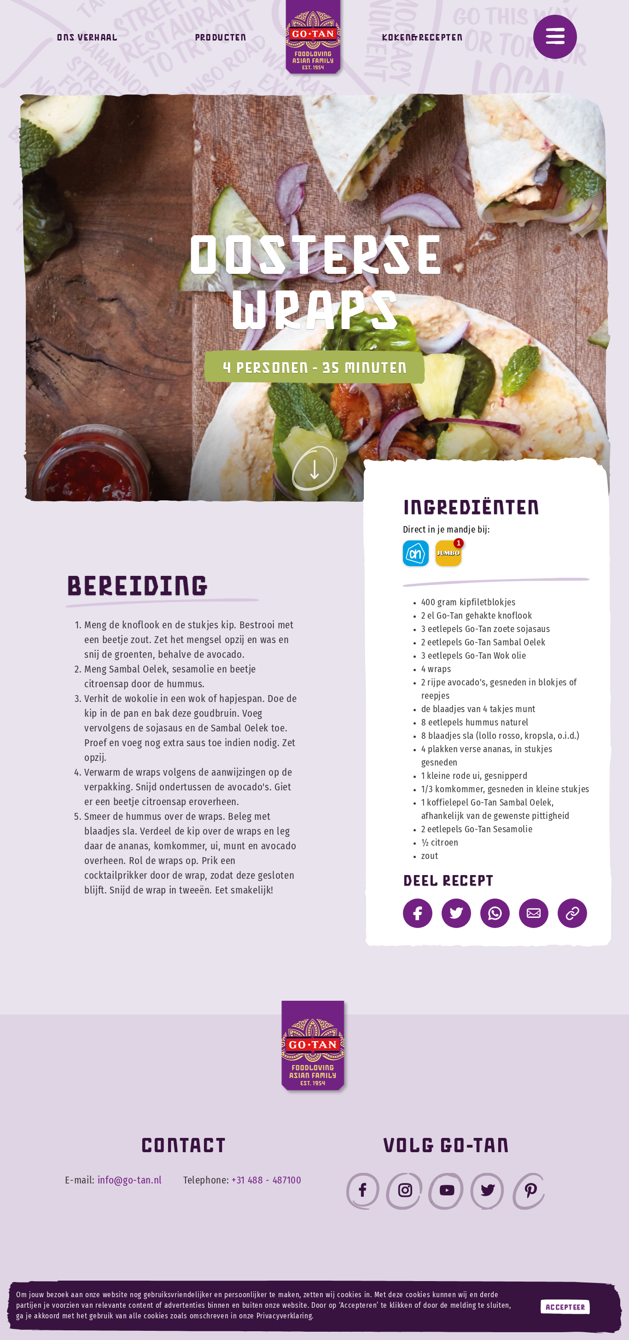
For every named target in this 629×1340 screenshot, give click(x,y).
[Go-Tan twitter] (487, 1193)
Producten (220, 36)
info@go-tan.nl (130, 1180)
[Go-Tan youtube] (445, 1193)
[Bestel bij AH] (416, 553)
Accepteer (565, 1307)
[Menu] (555, 37)
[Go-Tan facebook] (362, 1193)
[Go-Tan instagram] (404, 1193)
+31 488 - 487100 (267, 1180)
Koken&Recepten (422, 36)
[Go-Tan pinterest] (528, 1193)
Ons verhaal (87, 36)
